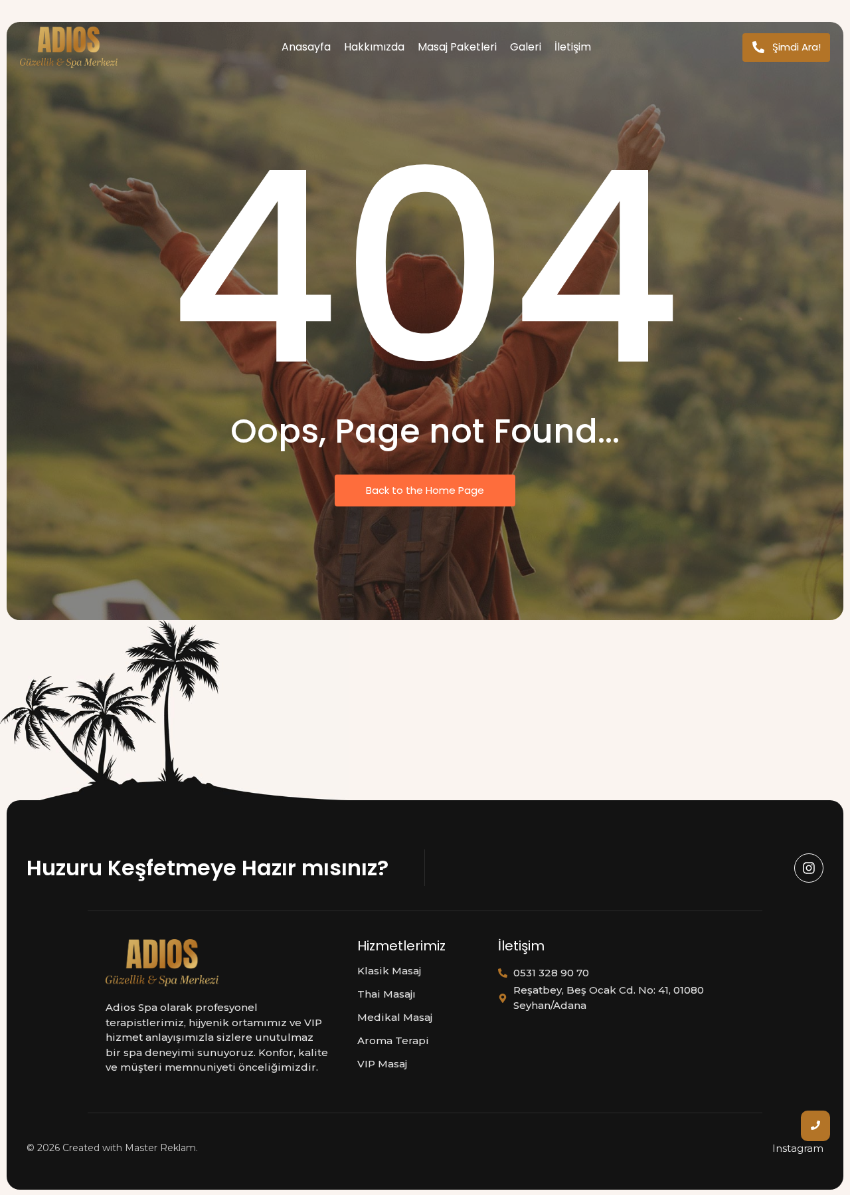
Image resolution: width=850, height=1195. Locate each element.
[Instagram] (808, 868)
